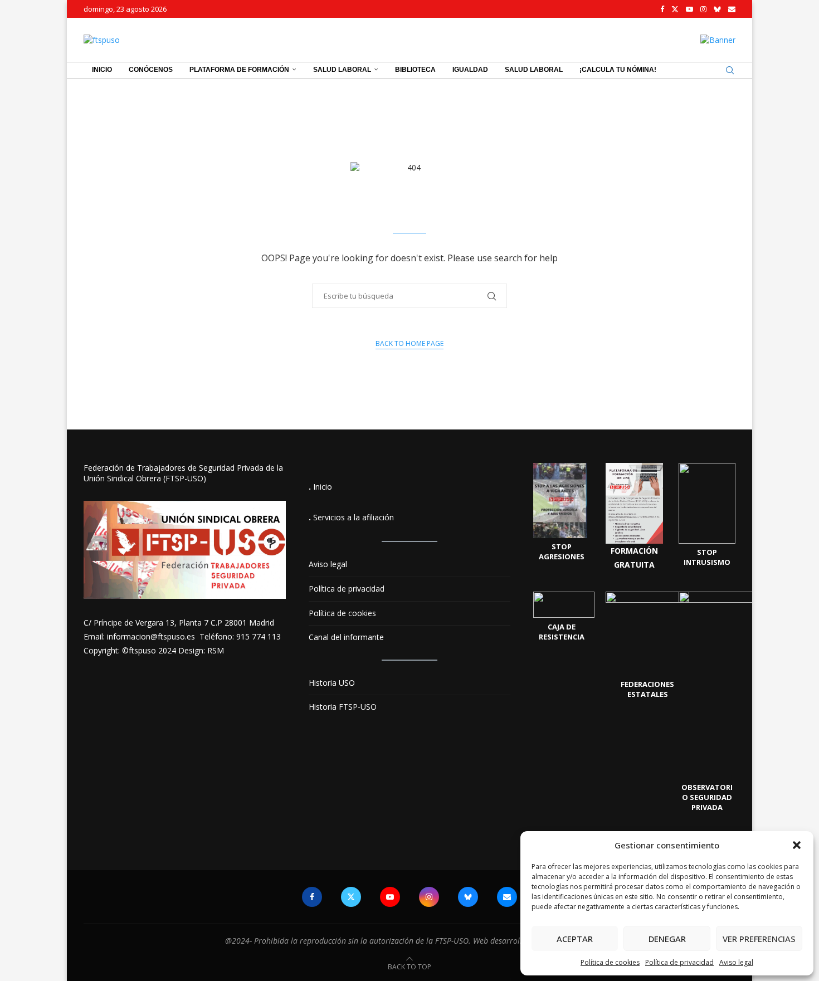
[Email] (731, 9)
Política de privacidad (679, 962)
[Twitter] (675, 9)
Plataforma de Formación (239, 70)
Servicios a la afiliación (353, 517)
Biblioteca (415, 70)
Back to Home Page (409, 343)
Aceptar (575, 938)
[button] (796, 845)
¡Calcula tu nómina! (617, 70)
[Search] (729, 70)
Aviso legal (736, 962)
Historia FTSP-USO (343, 706)
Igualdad (470, 70)
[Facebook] (662, 9)
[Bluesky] (717, 9)
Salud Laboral (342, 70)
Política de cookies (610, 962)
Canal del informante (346, 637)
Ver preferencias (759, 938)
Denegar (667, 938)
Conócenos (151, 70)
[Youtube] (689, 9)
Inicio (102, 70)
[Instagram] (703, 9)
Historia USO (332, 682)
